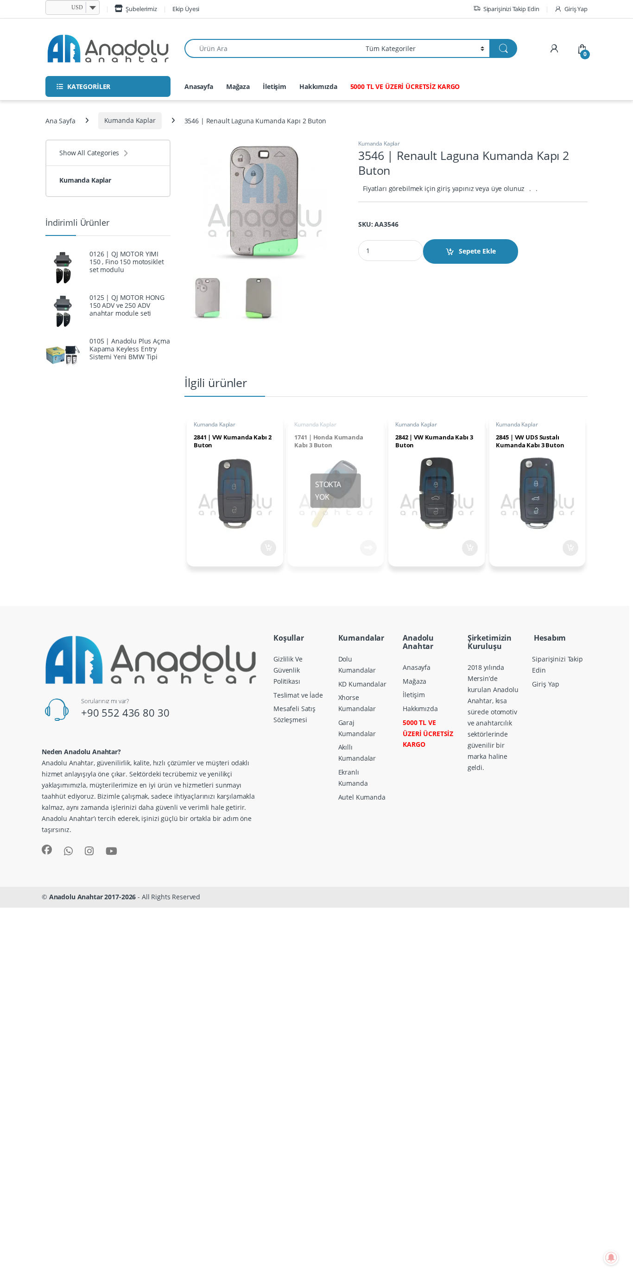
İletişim (274, 86)
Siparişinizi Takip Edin (511, 9)
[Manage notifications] (611, 1257)
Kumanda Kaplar (130, 120)
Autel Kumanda (362, 797)
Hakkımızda (318, 86)
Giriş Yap (576, 9)
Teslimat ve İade (298, 695)
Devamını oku (362, 548)
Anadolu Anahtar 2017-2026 (92, 896)
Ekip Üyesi (186, 9)
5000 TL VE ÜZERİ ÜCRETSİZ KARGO (405, 86)
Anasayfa (198, 86)
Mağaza (238, 86)
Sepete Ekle (477, 251)
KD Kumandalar (362, 684)
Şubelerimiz (141, 9)
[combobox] (272, 48)
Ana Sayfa (60, 120)
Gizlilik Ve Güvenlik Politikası (287, 670)
